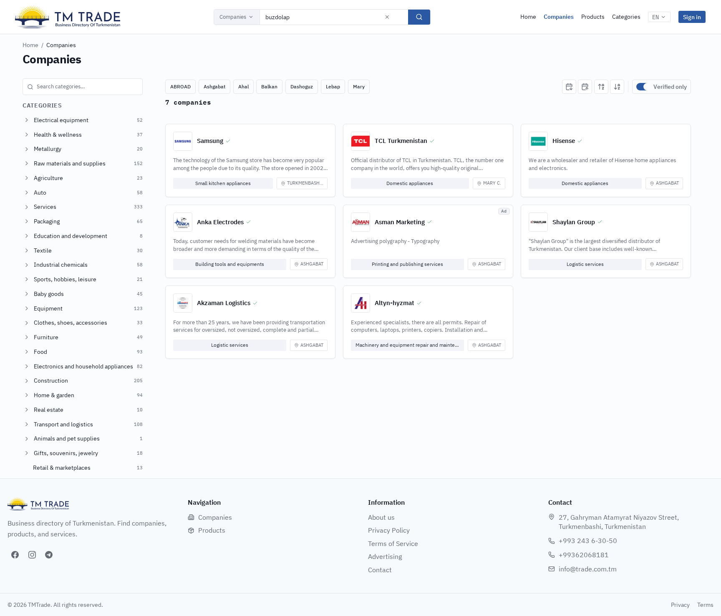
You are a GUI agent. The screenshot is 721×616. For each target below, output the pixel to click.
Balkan (269, 86)
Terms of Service (393, 543)
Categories (626, 16)
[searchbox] (83, 86)
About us (381, 517)
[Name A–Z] (601, 87)
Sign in (692, 17)
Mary (359, 86)
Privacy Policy (389, 530)
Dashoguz (301, 86)
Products (593, 16)
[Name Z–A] (617, 87)
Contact (380, 570)
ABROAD (180, 86)
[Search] (419, 17)
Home (528, 16)
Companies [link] (61, 45)
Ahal (243, 86)
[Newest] (569, 87)
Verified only (670, 86)
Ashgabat (214, 86)
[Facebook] (15, 554)
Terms (705, 604)
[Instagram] (32, 554)
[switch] (643, 86)
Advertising (385, 556)
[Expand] (27, 120)
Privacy (680, 604)
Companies (232, 16)
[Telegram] (48, 554)
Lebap (333, 86)
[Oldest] (585, 87)
